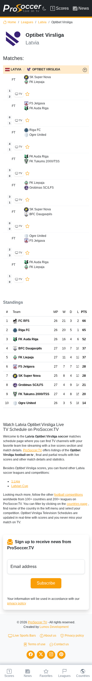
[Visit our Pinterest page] (61, 655)
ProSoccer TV (37, 622)
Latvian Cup (19, 486)
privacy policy (16, 603)
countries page (77, 504)
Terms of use (36, 644)
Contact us (61, 644)
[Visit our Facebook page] (31, 655)
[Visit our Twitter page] (41, 655)
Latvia (42, 22)
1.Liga (15, 481)
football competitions (68, 494)
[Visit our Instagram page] (51, 655)
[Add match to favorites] (27, 94)
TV (20, 93)
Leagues (27, 22)
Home (12, 22)
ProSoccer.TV (32, 450)
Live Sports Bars (24, 635)
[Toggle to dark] (44, 8)
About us (49, 635)
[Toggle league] (85, 70)
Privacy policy (74, 635)
